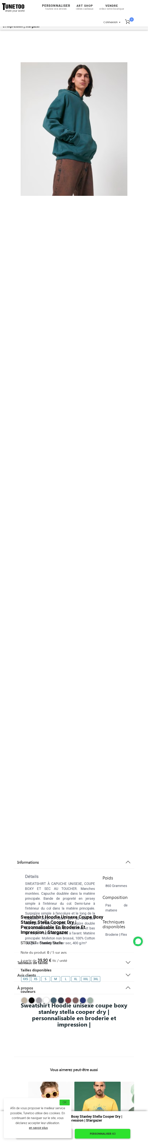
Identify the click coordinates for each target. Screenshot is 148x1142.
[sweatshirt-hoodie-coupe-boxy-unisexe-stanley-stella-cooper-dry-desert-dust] (24, 1002)
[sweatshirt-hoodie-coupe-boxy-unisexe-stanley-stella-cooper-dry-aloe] (90, 1002)
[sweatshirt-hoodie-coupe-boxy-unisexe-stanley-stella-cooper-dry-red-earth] (68, 1002)
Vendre (111, 7)
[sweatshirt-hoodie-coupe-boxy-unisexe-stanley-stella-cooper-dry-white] (46, 1002)
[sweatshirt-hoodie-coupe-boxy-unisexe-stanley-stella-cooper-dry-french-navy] (61, 1002)
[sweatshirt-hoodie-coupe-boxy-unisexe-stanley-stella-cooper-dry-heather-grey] (39, 1002)
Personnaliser (56, 7)
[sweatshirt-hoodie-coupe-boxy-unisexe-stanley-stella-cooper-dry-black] (31, 1002)
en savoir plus (38, 1128)
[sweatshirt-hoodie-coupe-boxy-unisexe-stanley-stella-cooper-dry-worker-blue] (83, 1002)
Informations (28, 862)
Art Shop (84, 7)
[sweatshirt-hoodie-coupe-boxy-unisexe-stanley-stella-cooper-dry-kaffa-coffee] (75, 1002)
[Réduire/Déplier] (138, 941)
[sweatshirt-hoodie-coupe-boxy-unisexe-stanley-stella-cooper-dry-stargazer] (53, 1002)
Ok (65, 1102)
